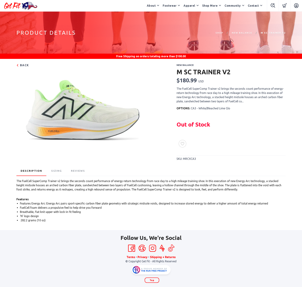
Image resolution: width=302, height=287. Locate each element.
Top (152, 280)
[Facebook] (131, 248)
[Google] (142, 248)
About (151, 5)
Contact (253, 5)
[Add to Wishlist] (182, 144)
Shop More (210, 5)
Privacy (143, 257)
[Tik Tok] (171, 248)
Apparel (189, 5)
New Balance (242, 33)
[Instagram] (152, 248)
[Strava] (162, 248)
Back (24, 65)
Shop (219, 33)
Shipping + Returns (163, 257)
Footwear (170, 5)
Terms (131, 257)
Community (233, 5)
